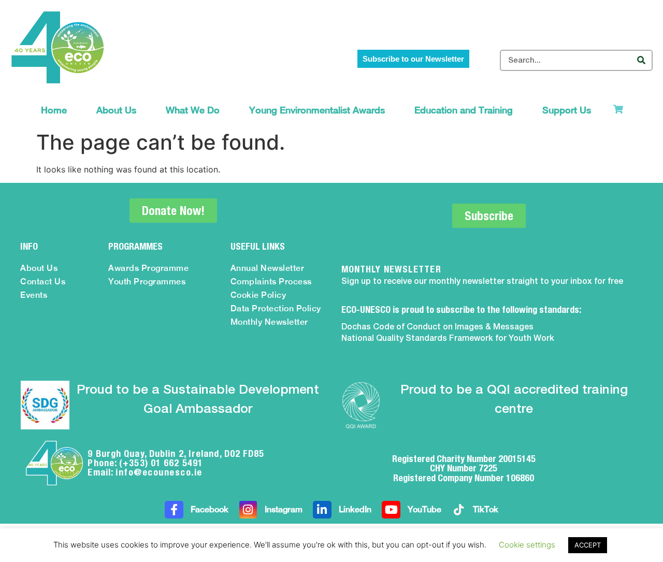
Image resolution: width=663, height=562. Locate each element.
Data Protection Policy (275, 308)
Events (33, 295)
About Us (116, 110)
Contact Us (42, 281)
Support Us (566, 110)
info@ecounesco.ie (159, 472)
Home (54, 110)
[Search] (641, 60)
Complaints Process (271, 281)
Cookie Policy (258, 295)
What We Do (193, 110)
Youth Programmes (146, 281)
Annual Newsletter (267, 268)
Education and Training (463, 110)
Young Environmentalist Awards (317, 110)
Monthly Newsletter (269, 322)
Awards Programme (148, 268)
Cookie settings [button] (527, 545)
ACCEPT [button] (587, 545)
